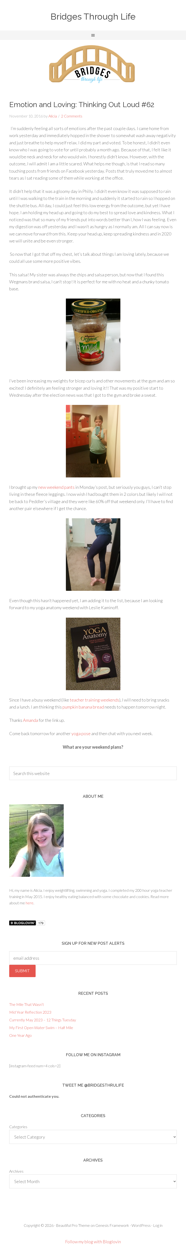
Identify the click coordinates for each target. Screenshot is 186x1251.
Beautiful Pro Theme (73, 1225)
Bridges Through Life (93, 16)
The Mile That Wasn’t (26, 1004)
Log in (158, 1225)
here (29, 902)
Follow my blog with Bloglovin (93, 1241)
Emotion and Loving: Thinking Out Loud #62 (81, 104)
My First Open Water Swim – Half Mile (41, 1027)
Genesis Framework (112, 1225)
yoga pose (81, 733)
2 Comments (71, 116)
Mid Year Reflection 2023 (30, 1012)
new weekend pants (56, 487)
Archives (16, 1171)
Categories (18, 1126)
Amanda (30, 720)
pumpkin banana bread (83, 707)
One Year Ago (20, 1035)
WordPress (141, 1225)
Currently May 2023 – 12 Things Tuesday (42, 1019)
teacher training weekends (94, 699)
